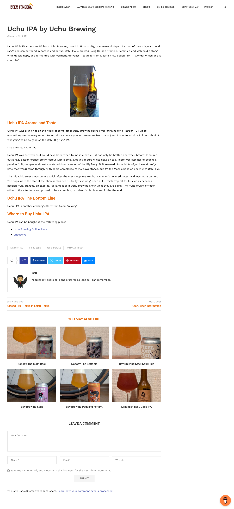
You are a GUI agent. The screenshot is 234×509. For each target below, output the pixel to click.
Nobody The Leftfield (84, 364)
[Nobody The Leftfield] (84, 343)
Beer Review (63, 7)
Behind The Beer (166, 7)
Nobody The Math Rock (31, 364)
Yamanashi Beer (75, 248)
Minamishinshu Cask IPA (136, 406)
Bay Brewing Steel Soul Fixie (136, 364)
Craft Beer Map (190, 7)
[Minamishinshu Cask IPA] (136, 385)
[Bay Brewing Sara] (31, 385)
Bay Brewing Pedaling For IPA (84, 406)
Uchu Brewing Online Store (30, 229)
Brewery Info (128, 7)
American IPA (16, 248)
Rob (34, 273)
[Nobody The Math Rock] (31, 343)
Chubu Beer (34, 248)
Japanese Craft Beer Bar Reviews (95, 7)
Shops (146, 7)
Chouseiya (20, 234)
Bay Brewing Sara (32, 406)
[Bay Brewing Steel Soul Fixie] (136, 343)
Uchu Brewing (53, 248)
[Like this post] (25, 260)
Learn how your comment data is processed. (85, 491)
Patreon (208, 7)
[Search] (225, 7)
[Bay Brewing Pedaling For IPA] (84, 385)
